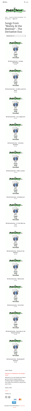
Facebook (9, 397)
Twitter (6, 397)
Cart (27, 2)
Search (6, 390)
